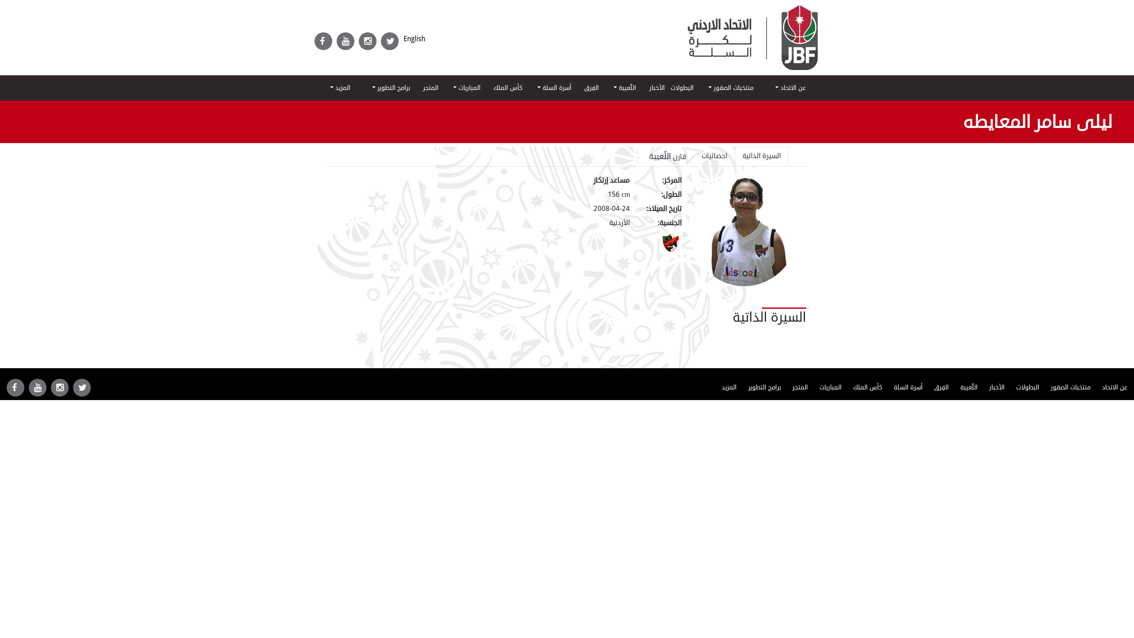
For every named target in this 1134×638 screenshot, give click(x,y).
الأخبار (657, 88)
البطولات (682, 88)
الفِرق (591, 88)
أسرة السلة (556, 88)
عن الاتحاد (792, 88)
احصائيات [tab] (714, 156)
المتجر (431, 88)
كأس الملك (508, 88)
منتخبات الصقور (732, 88)
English (414, 39)
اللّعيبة (626, 88)
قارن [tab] (668, 156)
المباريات (469, 88)
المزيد (342, 88)
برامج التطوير (393, 88)
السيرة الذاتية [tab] (761, 156)
